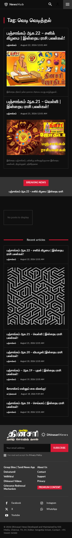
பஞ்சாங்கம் (12, 45)
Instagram (51, 503)
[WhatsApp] (42, 509)
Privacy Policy (35, 455)
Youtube (15, 515)
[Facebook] (7, 503)
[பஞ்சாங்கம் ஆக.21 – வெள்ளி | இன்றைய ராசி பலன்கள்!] (36, 137)
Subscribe (59, 448)
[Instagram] (42, 503)
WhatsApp (52, 509)
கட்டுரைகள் (12, 394)
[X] (7, 509)
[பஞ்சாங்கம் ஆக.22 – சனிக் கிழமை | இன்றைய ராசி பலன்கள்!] (36, 68)
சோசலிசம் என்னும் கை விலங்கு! (26, 388)
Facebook (16, 503)
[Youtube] (7, 515)
